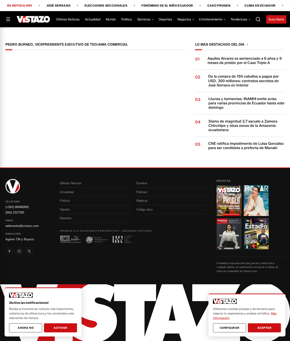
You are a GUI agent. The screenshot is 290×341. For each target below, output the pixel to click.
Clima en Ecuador (260, 5)
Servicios (143, 19)
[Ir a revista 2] (256, 200)
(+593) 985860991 (17, 207)
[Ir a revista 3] (229, 233)
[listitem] (9, 251)
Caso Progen (218, 5)
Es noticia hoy (19, 5)
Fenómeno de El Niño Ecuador (167, 5)
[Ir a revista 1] (229, 200)
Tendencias (239, 19)
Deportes (165, 19)
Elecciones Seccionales (106, 5)
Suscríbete (276, 19)
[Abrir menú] (8, 19)
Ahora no (26, 327)
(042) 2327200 (14, 212)
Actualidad (92, 19)
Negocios (184, 19)
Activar (60, 327)
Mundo (111, 19)
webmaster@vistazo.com (22, 226)
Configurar (229, 327)
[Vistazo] (33, 19)
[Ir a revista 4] (256, 233)
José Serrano (58, 5)
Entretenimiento (210, 19)
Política (126, 19)
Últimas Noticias (68, 19)
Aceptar (264, 327)
